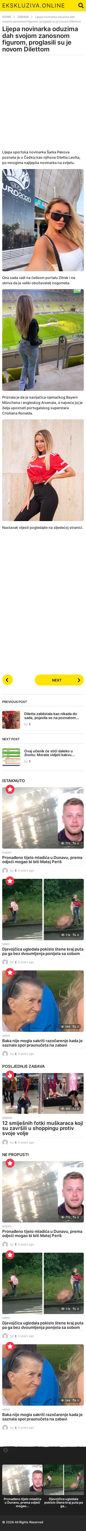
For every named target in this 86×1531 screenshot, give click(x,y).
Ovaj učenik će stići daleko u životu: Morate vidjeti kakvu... (49, 753)
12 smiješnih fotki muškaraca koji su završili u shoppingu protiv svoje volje (42, 1128)
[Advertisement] (43, 105)
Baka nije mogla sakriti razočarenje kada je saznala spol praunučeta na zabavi (42, 1042)
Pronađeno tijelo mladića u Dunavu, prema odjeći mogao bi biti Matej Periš (42, 859)
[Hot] (10, 1075)
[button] (81, 5)
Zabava (37, 1066)
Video (6, 944)
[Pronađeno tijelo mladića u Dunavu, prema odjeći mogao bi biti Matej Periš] (43, 818)
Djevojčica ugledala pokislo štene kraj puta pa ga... (63, 1502)
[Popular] (10, 789)
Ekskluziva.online (33, 5)
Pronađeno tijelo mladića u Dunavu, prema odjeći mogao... (22, 1502)
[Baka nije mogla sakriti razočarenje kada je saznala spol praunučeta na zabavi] (43, 1001)
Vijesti (6, 852)
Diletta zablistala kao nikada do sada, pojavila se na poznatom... (51, 716)
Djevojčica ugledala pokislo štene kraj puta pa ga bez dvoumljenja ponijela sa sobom (42, 951)
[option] (22, 1487)
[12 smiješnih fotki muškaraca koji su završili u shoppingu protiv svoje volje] (43, 1093)
